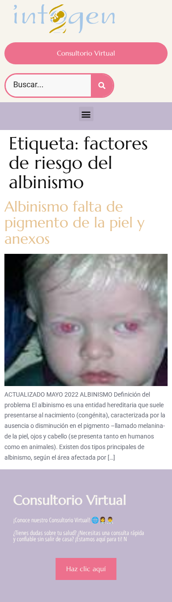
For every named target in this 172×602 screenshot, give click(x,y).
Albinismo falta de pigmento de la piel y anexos (74, 222)
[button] (86, 114)
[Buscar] (102, 85)
